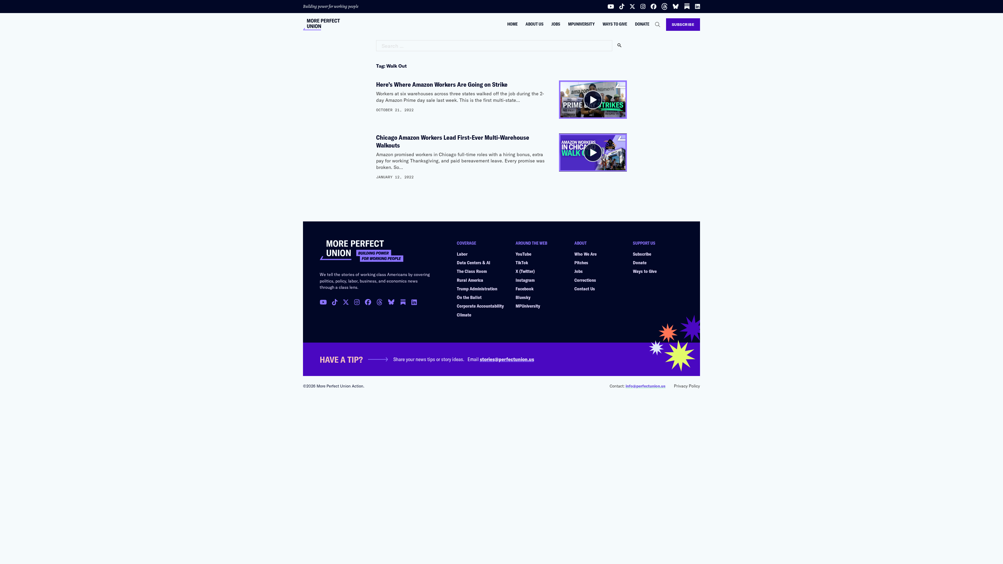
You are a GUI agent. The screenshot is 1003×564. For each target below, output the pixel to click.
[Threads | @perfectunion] (664, 6)
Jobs (555, 24)
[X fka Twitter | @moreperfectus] (346, 302)
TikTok (522, 262)
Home (512, 24)
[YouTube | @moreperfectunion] (611, 6)
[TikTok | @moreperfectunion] (334, 302)
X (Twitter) (525, 271)
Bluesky (523, 297)
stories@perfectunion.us (507, 359)
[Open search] (657, 24)
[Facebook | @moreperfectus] (653, 6)
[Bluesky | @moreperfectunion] (676, 6)
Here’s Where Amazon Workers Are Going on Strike (442, 84)
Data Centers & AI (473, 262)
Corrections (585, 280)
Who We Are (585, 253)
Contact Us (584, 288)
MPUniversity (581, 24)
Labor (462, 253)
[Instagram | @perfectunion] (642, 6)
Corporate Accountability (480, 305)
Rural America (470, 280)
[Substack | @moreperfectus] (687, 6)
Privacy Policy (687, 385)
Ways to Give (615, 24)
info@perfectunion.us (646, 386)
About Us (535, 24)
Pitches (581, 262)
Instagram (525, 280)
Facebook (525, 288)
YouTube (523, 253)
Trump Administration (477, 288)
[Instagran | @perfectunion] (379, 302)
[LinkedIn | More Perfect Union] (697, 6)
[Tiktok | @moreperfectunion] (621, 6)
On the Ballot (469, 297)
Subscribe (683, 24)
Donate (642, 24)
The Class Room (472, 271)
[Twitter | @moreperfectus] (632, 6)
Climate (464, 314)
